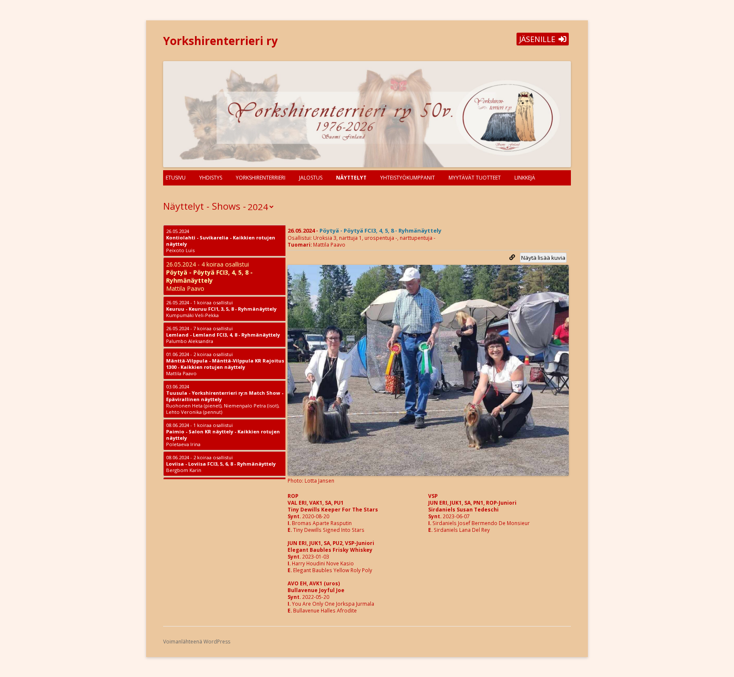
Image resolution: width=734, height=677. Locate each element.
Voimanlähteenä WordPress (196, 641)
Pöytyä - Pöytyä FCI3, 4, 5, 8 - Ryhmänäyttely (380, 230)
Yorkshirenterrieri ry (220, 40)
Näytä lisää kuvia (543, 257)
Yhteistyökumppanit (407, 177)
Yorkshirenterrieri (260, 177)
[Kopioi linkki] (512, 257)
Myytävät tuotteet (475, 177)
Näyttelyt (351, 177)
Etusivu (176, 177)
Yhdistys (210, 177)
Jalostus (310, 177)
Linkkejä (524, 177)
